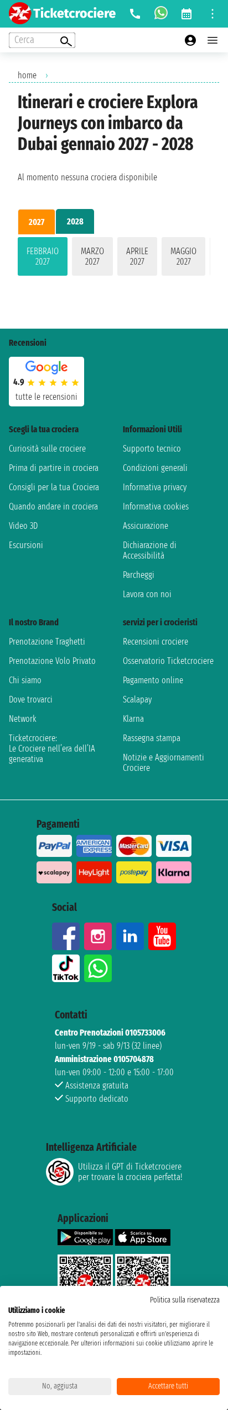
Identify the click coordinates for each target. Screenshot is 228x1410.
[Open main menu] (212, 40)
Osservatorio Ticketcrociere (168, 661)
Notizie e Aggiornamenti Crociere (163, 762)
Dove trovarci (31, 699)
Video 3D (23, 526)
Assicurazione (145, 526)
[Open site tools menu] (212, 13)
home (27, 75)
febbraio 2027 (43, 256)
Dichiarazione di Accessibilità (150, 550)
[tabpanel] (114, 258)
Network (23, 719)
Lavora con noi (147, 594)
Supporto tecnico (152, 448)
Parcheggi (138, 575)
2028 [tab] (75, 221)
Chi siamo (25, 680)
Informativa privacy (154, 487)
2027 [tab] (36, 222)
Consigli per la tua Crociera (54, 487)
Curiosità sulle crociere (47, 448)
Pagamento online (153, 680)
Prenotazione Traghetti (47, 641)
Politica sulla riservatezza (185, 1300)
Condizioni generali (155, 468)
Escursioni (26, 545)
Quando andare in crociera (53, 506)
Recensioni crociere (155, 641)
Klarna (133, 719)
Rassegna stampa (151, 738)
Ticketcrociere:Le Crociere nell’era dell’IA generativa (52, 748)
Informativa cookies (156, 506)
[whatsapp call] (161, 14)
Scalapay (137, 699)
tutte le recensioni (46, 397)
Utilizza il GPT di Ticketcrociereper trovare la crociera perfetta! (130, 1171)
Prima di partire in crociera (54, 468)
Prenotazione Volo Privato (52, 661)
